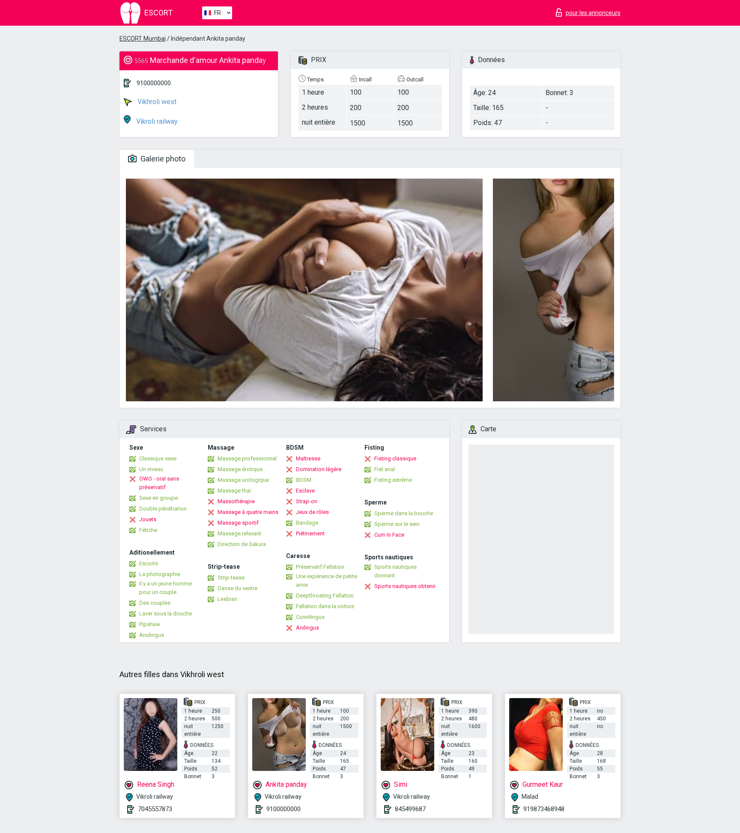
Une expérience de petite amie (326, 580)
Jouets (147, 519)
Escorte (148, 563)
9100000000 (154, 83)
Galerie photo (162, 158)
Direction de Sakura (242, 544)
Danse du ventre (237, 588)
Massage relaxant (239, 533)
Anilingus (307, 627)
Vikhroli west (156, 102)
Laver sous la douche (165, 613)
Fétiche (148, 530)
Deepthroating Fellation (325, 595)
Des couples (154, 603)
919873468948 (543, 809)
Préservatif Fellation (320, 567)
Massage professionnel (247, 458)
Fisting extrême (393, 480)
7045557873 (155, 809)
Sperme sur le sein (397, 524)
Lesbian (227, 599)
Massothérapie (236, 501)
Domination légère (318, 469)
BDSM (303, 480)
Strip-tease (231, 577)
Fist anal (384, 469)
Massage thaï (234, 490)
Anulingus (151, 635)
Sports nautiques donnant (395, 571)
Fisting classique (395, 458)
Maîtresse (308, 458)
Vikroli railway (156, 121)
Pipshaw (149, 624)
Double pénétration (163, 508)
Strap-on (306, 501)
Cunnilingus (310, 617)
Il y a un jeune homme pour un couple (165, 587)
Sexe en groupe (158, 498)
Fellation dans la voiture (325, 606)
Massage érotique (240, 469)
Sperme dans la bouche (403, 513)
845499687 (410, 809)
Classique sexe (157, 458)
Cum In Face (389, 534)
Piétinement (310, 533)
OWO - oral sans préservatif (159, 482)
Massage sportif (238, 523)
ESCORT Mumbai (142, 38)
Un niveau (151, 469)
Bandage (307, 523)
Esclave (305, 490)
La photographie (159, 574)
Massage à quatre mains (248, 512)
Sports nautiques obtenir (405, 586)
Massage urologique (243, 480)
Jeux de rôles (312, 512)
